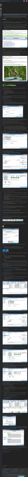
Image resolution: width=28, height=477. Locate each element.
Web (1, 14)
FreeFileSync (8, 17)
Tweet (6, 452)
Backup (1, 6)
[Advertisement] (15, 8)
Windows (1, 15)
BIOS (1, 7)
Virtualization (1, 13)
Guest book (21, 470)
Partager (4, 452)
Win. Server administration (15, 470)
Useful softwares (5, 470)
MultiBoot (1, 10)
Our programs (4, 471)
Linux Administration (14, 471)
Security (1, 11)
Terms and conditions (5, 472)
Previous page (4, 19)
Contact (21, 472)
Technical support (22, 471)
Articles (1, 4)
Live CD (1, 8)
